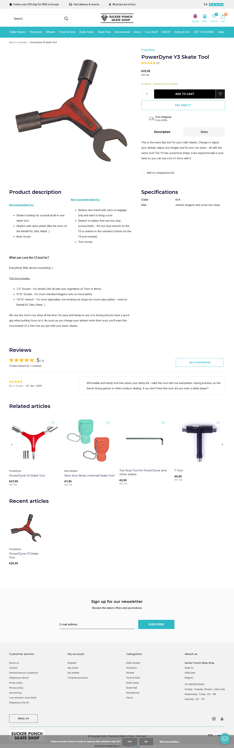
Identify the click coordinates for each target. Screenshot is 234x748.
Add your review (199, 362)
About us (14, 663)
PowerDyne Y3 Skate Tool (23, 555)
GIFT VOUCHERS (204, 32)
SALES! (166, 32)
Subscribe (156, 624)
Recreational (122, 32)
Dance (137, 32)
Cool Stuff (151, 32)
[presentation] (11, 444)
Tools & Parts (67, 32)
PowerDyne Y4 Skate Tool (27, 475)
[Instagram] (214, 719)
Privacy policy (16, 687)
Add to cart (184, 94)
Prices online (15, 682)
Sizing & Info (182, 32)
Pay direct (183, 105)
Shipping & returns (19, 677)
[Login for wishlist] (220, 94)
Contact (13, 667)
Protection (36, 32)
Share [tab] (204, 132)
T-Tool (178, 470)
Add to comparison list (160, 172)
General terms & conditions (23, 672)
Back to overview (18, 42)
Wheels (50, 32)
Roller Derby (87, 32)
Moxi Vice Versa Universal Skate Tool (89, 475)
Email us (23, 718)
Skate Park (104, 32)
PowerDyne (148, 49)
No (146, 741)
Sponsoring (15, 692)
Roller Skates (18, 32)
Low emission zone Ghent (23, 697)
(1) (157, 63)
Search (66, 18)
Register (72, 663)
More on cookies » (170, 741)
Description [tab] (162, 132)
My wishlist (73, 672)
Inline (221, 32)
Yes (130, 741)
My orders (73, 667)
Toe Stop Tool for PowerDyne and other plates (142, 472)
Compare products (78, 677)
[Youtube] (222, 719)
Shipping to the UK (19, 702)
